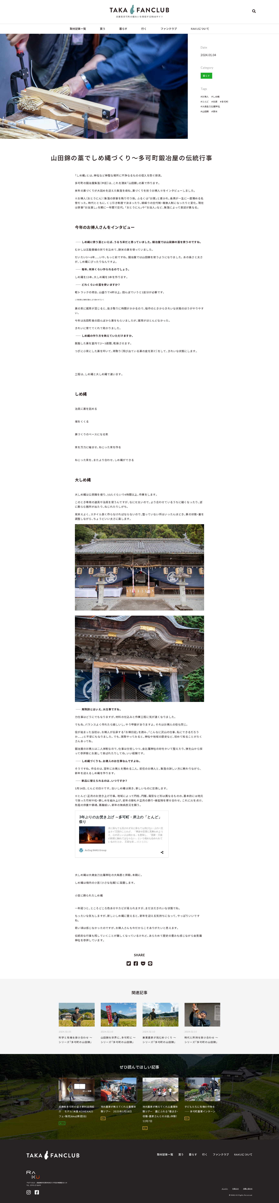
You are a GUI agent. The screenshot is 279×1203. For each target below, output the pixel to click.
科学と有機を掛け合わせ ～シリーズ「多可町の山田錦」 (75, 1040)
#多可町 (224, 101)
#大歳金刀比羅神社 (210, 106)
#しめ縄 (216, 96)
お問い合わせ (248, 1189)
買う (102, 28)
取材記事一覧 (78, 28)
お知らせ (235, 1189)
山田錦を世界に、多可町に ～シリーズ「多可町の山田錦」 (118, 1040)
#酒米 (214, 111)
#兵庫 (214, 101)
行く (144, 28)
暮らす (123, 28)
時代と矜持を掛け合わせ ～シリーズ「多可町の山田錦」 (201, 1040)
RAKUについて (200, 28)
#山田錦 (205, 111)
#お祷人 (205, 96)
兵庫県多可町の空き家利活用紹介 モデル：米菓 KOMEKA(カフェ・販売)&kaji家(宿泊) (76, 1111)
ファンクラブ (169, 28)
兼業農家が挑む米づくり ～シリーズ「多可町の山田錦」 (159, 1040)
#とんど (205, 101)
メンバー (225, 1189)
